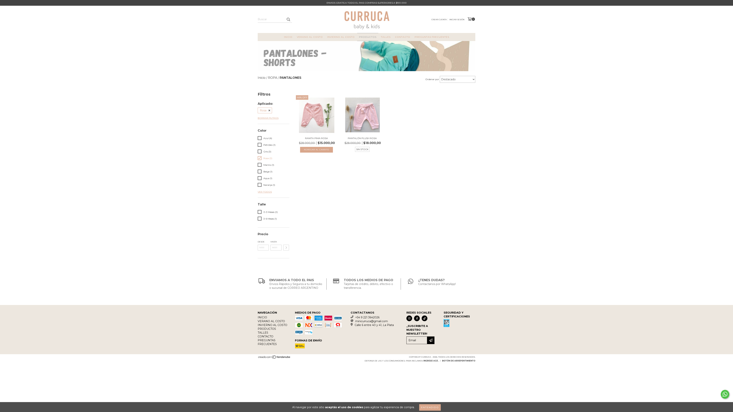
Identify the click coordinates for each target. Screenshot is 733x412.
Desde (261, 242)
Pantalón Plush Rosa (362, 138)
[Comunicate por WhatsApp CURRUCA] (725, 394)
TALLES (386, 36)
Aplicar (286, 247)
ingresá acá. (430, 361)
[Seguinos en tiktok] (424, 318)
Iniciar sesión (456, 19)
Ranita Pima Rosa (316, 138)
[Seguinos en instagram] (409, 318)
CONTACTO (402, 36)
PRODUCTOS (367, 36)
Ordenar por (432, 79)
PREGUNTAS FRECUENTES (432, 36)
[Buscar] (288, 19)
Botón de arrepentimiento (458, 361)
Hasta (273, 242)
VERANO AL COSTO (310, 36)
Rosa (263, 110)
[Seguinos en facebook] (417, 318)
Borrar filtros (268, 118)
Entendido (430, 407)
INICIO (288, 36)
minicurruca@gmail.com (371, 321)
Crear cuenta (439, 19)
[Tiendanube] (274, 358)
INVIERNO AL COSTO (341, 36)
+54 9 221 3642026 (367, 317)
